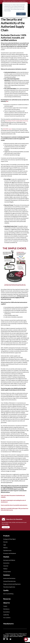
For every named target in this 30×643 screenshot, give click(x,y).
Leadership (6, 614)
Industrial (5, 566)
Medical (5, 568)
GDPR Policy (6, 636)
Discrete (5, 542)
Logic (4, 544)
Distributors (6, 609)
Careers (5, 606)
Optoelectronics (7, 550)
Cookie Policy (13, 635)
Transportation (7, 571)
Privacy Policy (6, 635)
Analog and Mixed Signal (9, 539)
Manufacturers (8, 624)
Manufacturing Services (9, 587)
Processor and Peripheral (9, 553)
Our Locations (6, 617)
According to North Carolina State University (16, 120)
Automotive (6, 563)
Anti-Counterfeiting (8, 593)
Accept (21, 13)
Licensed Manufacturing (9, 581)
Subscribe (5, 527)
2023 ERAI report (7, 129)
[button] (26, 639)
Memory (5, 547)
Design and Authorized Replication (12, 584)
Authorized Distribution (9, 578)
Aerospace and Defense (9, 560)
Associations (6, 612)
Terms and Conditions (21, 635)
